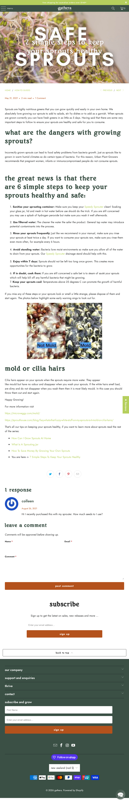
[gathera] (64, 8)
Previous (107, 90)
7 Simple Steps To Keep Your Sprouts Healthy (55, 457)
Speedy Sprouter (93, 207)
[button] (120, 794)
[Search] (113, 8)
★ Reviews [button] (126, 405)
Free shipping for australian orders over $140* (65, 2)
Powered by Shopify (73, 790)
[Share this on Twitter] (50, 474)
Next (119, 90)
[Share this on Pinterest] (68, 474)
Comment (10, 556)
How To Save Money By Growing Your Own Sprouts (41, 451)
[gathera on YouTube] (73, 745)
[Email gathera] (55, 745)
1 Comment (40, 98)
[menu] (1, 8)
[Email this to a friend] (77, 474)
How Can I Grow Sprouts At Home (31, 438)
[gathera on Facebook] (61, 745)
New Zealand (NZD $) (62, 768)
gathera (58, 790)
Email (68, 541)
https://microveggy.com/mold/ (22, 413)
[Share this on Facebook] (59, 474)
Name (9, 541)
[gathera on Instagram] (67, 745)
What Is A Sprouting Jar (25, 444)
